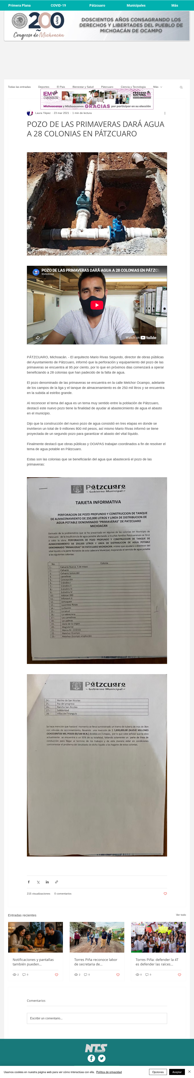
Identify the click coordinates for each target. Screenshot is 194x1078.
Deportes (43, 86)
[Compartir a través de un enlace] (56, 882)
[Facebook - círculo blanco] (91, 1058)
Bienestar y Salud (83, 86)
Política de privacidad (109, 1072)
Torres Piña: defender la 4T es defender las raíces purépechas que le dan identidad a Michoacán (157, 961)
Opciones (158, 1072)
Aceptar (177, 1072)
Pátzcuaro (107, 86)
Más (155, 86)
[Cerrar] (189, 1072)
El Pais (61, 86)
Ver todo (181, 914)
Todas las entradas (19, 86)
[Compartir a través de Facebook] (29, 882)
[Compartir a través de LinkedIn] (47, 882)
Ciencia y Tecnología (133, 86)
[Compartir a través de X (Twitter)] (38, 882)
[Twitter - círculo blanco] (102, 1058)
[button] (181, 87)
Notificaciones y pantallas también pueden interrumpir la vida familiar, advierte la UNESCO (34, 961)
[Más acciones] (165, 113)
